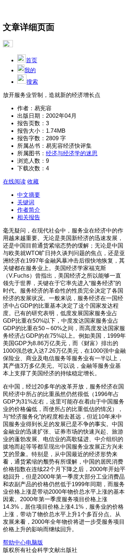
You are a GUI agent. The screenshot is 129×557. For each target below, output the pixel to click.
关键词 (25, 202)
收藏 (33, 182)
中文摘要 (28, 195)
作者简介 (28, 210)
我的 (30, 70)
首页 (31, 60)
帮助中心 (14, 542)
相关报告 (28, 217)
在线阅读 (14, 182)
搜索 (32, 82)
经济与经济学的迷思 (71, 153)
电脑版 (34, 542)
